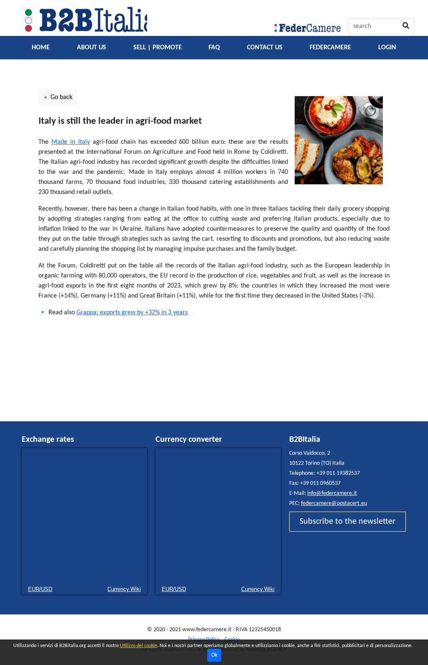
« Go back (58, 97)
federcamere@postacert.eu (334, 503)
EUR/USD (40, 589)
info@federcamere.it (332, 493)
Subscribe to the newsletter (347, 521)
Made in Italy (70, 142)
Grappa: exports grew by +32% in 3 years (132, 312)
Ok (214, 655)
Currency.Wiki (124, 589)
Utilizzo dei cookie (138, 645)
